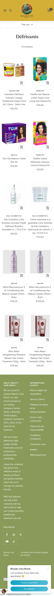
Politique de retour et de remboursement (39, 408)
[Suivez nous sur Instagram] (13, 534)
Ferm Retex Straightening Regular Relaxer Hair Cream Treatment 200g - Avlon (40, 356)
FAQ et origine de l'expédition (38, 392)
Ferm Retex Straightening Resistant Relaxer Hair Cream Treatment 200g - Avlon (14, 356)
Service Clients (37, 399)
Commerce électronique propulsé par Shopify (34, 553)
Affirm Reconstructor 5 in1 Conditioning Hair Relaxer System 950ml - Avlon (40, 292)
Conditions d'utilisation (35, 437)
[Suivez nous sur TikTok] (13, 541)
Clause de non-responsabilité (37, 428)
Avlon (14, 283)
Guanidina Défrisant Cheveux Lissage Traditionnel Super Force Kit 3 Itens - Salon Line (14, 99)
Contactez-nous (38, 444)
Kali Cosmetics (14, 216)
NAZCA (14, 155)
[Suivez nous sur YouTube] (7, 541)
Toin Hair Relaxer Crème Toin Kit (14, 160)
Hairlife (40, 91)
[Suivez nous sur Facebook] (7, 534)
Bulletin (33, 449)
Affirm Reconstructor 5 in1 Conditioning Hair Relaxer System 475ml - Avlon (14, 292)
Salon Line (14, 91)
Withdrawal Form (38, 455)
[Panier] (48, 10)
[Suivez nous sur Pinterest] (20, 534)
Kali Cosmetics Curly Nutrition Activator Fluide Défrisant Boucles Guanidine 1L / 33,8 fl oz (14, 224)
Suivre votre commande (36, 419)
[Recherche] (10, 10)
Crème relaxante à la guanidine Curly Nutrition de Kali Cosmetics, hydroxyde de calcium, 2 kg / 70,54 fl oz (40, 226)
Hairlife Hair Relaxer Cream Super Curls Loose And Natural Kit (40, 97)
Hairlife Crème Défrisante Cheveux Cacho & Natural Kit (40, 161)
